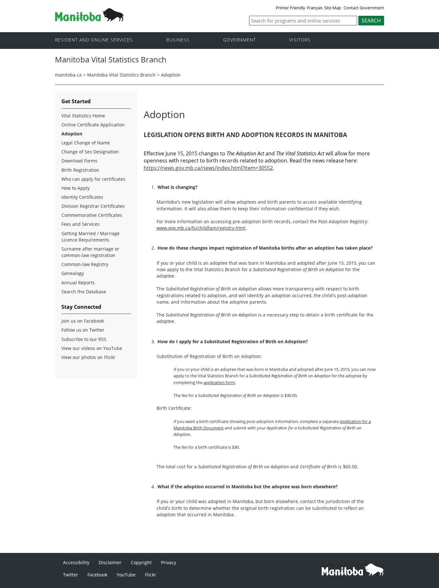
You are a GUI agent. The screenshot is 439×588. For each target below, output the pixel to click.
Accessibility (76, 562)
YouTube (126, 575)
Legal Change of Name (85, 143)
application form (219, 382)
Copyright (141, 562)
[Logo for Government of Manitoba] (89, 19)
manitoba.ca (68, 75)
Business (178, 40)
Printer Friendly (290, 8)
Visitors (299, 40)
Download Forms (79, 161)
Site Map (332, 8)
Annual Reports (78, 283)
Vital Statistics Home (83, 116)
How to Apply (75, 188)
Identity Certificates (82, 197)
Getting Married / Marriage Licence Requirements (90, 236)
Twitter (70, 575)
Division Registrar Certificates (93, 206)
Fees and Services (80, 224)
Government (239, 40)
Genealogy (72, 273)
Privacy (168, 562)
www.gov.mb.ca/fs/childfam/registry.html (201, 228)
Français (315, 8)
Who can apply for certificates (93, 179)
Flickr (150, 575)
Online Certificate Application (93, 125)
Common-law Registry (84, 264)
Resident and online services (94, 40)
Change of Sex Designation (90, 152)
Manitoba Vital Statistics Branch (121, 75)
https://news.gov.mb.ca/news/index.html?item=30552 (208, 167)
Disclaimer (110, 562)
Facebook (97, 575)
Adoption (171, 75)
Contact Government (364, 8)
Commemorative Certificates (91, 215)
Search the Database (83, 292)
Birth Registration (80, 170)
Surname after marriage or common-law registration (90, 252)
